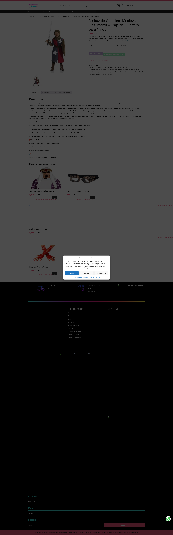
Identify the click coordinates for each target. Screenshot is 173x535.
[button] (107, 258)
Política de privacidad (88, 277)
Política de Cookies (77, 277)
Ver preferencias (101, 273)
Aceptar (71, 273)
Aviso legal (97, 277)
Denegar (86, 273)
